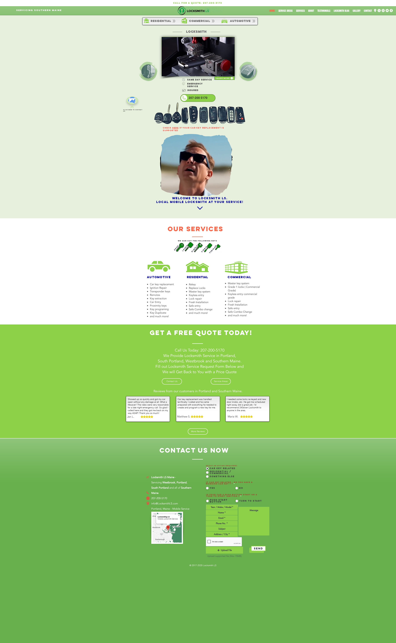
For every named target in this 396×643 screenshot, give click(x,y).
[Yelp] (379, 10)
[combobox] (222, 534)
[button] (228, 192)
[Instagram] (383, 10)
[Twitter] (387, 10)
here (175, 128)
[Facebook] (391, 10)
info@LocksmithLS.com (164, 503)
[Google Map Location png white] (375, 10)
